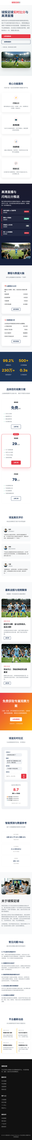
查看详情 (7, 637)
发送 (23, 776)
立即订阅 (16, 462)
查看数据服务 (7, 42)
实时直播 (3, 1081)
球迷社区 (3, 1089)
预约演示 (3, 1121)
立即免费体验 (7, 36)
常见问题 (3, 1102)
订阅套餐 (3, 1099)
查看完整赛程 (16, 309)
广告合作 (3, 1124)
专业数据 (3, 1083)
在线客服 (3, 1118)
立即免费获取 (16, 719)
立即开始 (16, 426)
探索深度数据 (16, 341)
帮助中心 (3, 1108)
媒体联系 (3, 1126)
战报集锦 (3, 1086)
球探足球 (15, 2)
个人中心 (3, 1105)
